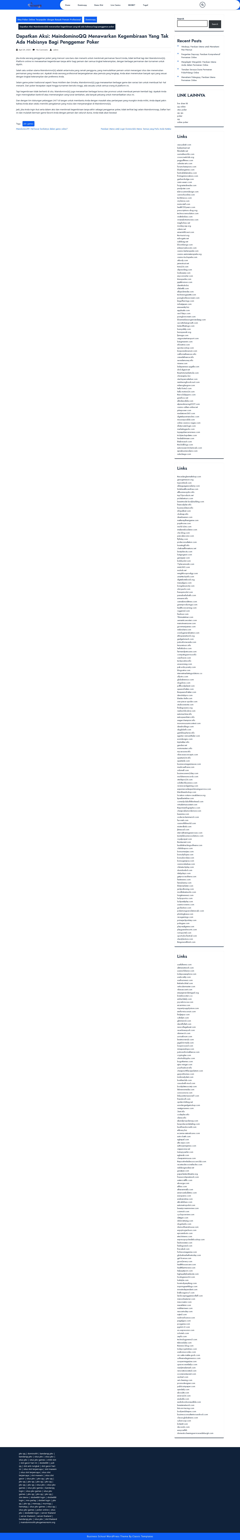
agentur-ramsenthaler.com (188, 735)
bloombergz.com (185, 244)
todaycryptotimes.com (187, 1348)
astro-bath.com (184, 1136)
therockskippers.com (186, 394)
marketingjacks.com (186, 429)
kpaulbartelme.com (185, 798)
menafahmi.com (184, 1305)
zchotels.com (183, 1333)
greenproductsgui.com (187, 604)
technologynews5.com (187, 1339)
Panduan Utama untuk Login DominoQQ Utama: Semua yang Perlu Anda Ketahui (136, 128)
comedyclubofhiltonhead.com (190, 801)
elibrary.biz (182, 1130)
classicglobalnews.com (187, 1417)
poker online (43, 1509)
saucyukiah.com (184, 144)
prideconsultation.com (187, 542)
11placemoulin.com (185, 564)
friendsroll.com (183, 1098)
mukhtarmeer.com (184, 1308)
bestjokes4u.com (184, 551)
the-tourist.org (183, 235)
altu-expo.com (183, 1142)
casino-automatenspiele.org (189, 254)
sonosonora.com (184, 1092)
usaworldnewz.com (185, 970)
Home (67, 5)
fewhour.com (182, 614)
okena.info (181, 1117)
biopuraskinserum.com (187, 350)
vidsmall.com (183, 770)
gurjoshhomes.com (185, 1074)
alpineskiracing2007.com (188, 404)
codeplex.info (183, 1114)
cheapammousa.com (186, 1158)
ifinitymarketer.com (185, 885)
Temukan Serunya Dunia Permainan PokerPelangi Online (196, 71)
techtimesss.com (184, 197)
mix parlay (31, 1500)
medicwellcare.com (185, 767)
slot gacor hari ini (29, 1462)
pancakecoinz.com (185, 535)
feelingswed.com (184, 1245)
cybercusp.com (184, 1420)
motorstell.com (183, 204)
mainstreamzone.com (186, 623)
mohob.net (181, 570)
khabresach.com (184, 441)
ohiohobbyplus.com (186, 1058)
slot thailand (51, 1519)
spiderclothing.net (185, 1102)
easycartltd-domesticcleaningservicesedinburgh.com (195, 1432)
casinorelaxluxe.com (186, 864)
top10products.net (185, 495)
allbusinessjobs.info (185, 492)
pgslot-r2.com (183, 1327)
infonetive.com (183, 344)
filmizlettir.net (182, 150)
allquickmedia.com (185, 291)
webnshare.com (184, 629)
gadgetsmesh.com (185, 639)
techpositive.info (184, 660)
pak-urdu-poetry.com (186, 667)
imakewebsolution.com (187, 529)
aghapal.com (183, 1139)
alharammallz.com (185, 1189)
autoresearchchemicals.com (189, 447)
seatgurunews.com (185, 1108)
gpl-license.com (184, 1258)
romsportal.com (184, 932)
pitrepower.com (184, 410)
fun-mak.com (182, 820)
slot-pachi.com (183, 589)
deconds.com (183, 1426)
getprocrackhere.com (186, 876)
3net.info (181, 1111)
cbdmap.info (182, 514)
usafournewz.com (185, 980)
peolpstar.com (183, 188)
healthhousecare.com (186, 1264)
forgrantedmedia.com (186, 185)
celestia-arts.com (184, 163)
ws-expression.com (185, 1330)
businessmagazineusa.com (189, 764)
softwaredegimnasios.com (188, 1358)
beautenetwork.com (185, 1405)
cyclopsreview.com (185, 1214)
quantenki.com (183, 760)
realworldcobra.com (186, 710)
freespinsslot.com (185, 592)
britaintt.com (182, 1423)
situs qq (51, 1506)
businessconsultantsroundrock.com (192, 1414)
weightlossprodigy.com (187, 573)
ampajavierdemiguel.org (188, 992)
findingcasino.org (184, 707)
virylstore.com (183, 200)
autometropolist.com (186, 1205)
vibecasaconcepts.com (187, 754)
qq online (181, 106)
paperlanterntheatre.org (187, 1173)
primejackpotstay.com (186, 920)
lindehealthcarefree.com (187, 489)
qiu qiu (180, 112)
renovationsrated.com (186, 1370)
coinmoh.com (183, 1211)
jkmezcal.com (183, 829)
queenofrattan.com (185, 689)
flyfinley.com (182, 539)
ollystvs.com (182, 676)
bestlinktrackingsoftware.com (189, 845)
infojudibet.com (184, 510)
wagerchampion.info (186, 720)
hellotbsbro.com (184, 648)
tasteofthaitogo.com (185, 325)
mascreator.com (184, 1302)
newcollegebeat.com (186, 1027)
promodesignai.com (186, 1383)
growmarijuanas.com (186, 626)
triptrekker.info (183, 742)
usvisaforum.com (184, 1036)
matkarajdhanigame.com (187, 520)
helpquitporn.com (185, 1270)
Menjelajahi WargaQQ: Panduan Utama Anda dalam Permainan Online (198, 63)
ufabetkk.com (183, 288)
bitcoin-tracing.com (185, 1408)
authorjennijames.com (186, 1145)
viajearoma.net (183, 1148)
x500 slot (51, 1459)
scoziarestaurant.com (186, 1373)
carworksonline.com (186, 194)
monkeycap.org (184, 225)
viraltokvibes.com (184, 216)
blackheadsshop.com (186, 792)
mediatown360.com (186, 413)
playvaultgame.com (185, 926)
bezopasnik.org (184, 332)
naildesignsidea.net (185, 1167)
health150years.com (186, 207)
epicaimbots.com (184, 1233)
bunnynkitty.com (184, 329)
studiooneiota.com (185, 704)
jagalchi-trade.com (185, 1042)
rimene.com (182, 363)
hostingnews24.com (186, 1277)
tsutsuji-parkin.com (185, 1152)
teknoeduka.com (184, 1342)
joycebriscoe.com (185, 1002)
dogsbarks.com (184, 1223)
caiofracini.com (184, 657)
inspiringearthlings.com (187, 1286)
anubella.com (183, 1398)
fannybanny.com (184, 882)
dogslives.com (183, 682)
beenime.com (183, 814)
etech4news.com (184, 1236)
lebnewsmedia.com (185, 1089)
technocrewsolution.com (187, 213)
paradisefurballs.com (186, 595)
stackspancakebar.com (187, 379)
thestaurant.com (184, 842)
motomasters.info (184, 748)
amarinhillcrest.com (185, 232)
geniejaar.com (183, 557)
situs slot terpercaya (33, 1469)
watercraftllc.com (184, 1180)
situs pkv (38, 1456)
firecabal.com (183, 1248)
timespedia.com (184, 279)
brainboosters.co (184, 995)
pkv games (28, 123)
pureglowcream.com (186, 316)
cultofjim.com (183, 1017)
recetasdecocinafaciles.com (189, 1164)
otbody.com (182, 260)
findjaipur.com (183, 1014)
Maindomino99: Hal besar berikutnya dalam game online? (42, 128)
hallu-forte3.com (184, 388)
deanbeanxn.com (184, 517)
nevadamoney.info (185, 360)
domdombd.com (184, 870)
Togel (145, 5)
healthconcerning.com (187, 607)
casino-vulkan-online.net (187, 407)
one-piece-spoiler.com (187, 701)
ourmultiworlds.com (185, 154)
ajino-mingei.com (184, 1064)
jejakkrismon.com (184, 282)
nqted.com (182, 1314)
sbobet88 (43, 1462)
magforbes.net (183, 222)
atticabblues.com (184, 1202)
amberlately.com (184, 999)
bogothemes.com (185, 1061)
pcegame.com (183, 1323)
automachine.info (184, 714)
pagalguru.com (184, 1320)
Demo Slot (98, 5)
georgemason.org (185, 479)
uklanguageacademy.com (188, 485)
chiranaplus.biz (183, 375)
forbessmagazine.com (187, 1252)
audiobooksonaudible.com (189, 1401)
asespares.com (184, 1195)
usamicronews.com (185, 904)
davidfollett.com (184, 1024)
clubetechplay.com (185, 867)
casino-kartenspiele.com (187, 250)
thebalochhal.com (185, 983)
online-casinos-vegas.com (188, 422)
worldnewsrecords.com (187, 776)
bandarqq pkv (46, 1453)
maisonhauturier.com (186, 1298)
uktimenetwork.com (185, 967)
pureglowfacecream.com (188, 297)
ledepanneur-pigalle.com (188, 366)
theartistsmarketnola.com (188, 372)
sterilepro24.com (184, 779)
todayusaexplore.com (186, 974)
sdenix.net (181, 229)
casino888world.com (186, 823)
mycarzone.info (184, 751)
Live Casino (115, 5)
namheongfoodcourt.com (188, 382)
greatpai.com (183, 1170)
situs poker (182, 109)
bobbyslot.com (184, 560)
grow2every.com (184, 1261)
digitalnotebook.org (186, 579)
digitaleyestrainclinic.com (188, 416)
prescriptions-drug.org (187, 210)
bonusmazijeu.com (185, 851)
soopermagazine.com (187, 1361)
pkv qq (22, 1453)
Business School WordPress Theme (107, 1536)
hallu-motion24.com (186, 391)
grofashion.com (184, 907)
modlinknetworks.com (186, 892)
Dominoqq (82, 5)
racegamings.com (185, 917)
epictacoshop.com (185, 347)
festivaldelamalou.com (187, 172)
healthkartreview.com (186, 1267)
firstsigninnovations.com (187, 175)
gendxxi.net (182, 745)
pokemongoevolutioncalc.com (190, 910)
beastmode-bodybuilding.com (190, 501)
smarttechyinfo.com (185, 576)
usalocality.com (184, 977)
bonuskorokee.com (185, 857)
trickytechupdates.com (187, 435)
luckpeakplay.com (185, 901)
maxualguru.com (184, 582)
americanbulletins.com (187, 1192)
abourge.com (183, 1183)
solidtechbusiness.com (187, 782)
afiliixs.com (182, 1186)
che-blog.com (183, 532)
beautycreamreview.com (188, 1208)
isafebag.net (182, 241)
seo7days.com (183, 313)
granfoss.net (182, 397)
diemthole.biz (183, 285)
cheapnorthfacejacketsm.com (190, 1070)
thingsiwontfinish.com (186, 942)
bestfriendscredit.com (186, 1127)
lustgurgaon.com (184, 554)
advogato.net (183, 238)
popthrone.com (184, 523)
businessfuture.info (185, 507)
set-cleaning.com (184, 1380)
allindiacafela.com (185, 400)
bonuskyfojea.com (185, 854)
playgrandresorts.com (187, 929)
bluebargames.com (185, 169)
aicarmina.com (183, 1005)
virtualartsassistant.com (187, 804)
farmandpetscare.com (187, 651)
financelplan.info (184, 504)
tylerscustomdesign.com (187, 191)
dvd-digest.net (183, 369)
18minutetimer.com (185, 617)
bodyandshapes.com (186, 1411)
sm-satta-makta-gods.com (188, 1355)
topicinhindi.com (184, 482)
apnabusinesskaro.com (187, 450)
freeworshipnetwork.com (188, 1177)
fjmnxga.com (182, 335)
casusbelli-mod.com (186, 1083)
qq (178, 119)
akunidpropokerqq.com (187, 1120)
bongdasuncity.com (185, 585)
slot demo (23, 1497)
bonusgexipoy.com (185, 860)
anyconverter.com (185, 275)
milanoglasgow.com (186, 385)
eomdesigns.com (184, 739)
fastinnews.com (184, 879)
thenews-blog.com (185, 1345)
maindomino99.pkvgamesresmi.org (38, 1522)
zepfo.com (182, 1336)
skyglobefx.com (184, 729)
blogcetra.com (183, 670)
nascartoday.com (184, 1311)
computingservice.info (186, 654)
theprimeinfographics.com (188, 807)
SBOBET (131, 5)
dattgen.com (182, 1217)
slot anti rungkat (31, 1466)
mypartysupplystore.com (188, 1008)
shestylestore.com (185, 939)
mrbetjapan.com (184, 304)
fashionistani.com (184, 1242)
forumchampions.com (186, 166)
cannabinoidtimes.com (187, 601)
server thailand (48, 1512)
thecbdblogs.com (185, 444)
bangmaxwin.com (184, 341)
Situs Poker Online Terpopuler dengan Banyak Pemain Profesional (49, 19)
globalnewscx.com (185, 679)
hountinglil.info (183, 545)
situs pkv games (37, 1459)
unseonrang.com (184, 664)
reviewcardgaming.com (187, 785)
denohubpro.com (184, 695)
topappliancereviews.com (188, 432)
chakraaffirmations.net (186, 548)
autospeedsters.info (186, 717)
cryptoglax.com (184, 1055)
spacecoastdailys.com (187, 1364)
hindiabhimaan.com (185, 438)
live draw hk (182, 103)
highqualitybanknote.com (188, 1273)
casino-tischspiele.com (187, 257)
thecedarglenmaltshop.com (189, 476)
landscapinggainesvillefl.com (190, 1295)
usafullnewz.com (184, 964)
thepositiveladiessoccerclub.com (191, 1161)
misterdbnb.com (184, 826)
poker (179, 115)
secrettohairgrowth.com (187, 322)
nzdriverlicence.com (186, 1317)
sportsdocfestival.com (187, 935)
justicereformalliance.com (188, 1052)
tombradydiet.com (185, 1077)
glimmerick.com (184, 1020)
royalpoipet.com (184, 839)
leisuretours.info (184, 645)
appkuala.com (183, 310)
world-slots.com (184, 526)
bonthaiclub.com (184, 1080)
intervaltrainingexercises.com (189, 832)
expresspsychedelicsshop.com (191, 1239)
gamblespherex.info (186, 732)
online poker (182, 122)
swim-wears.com (184, 182)
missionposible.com (186, 419)
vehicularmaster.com (186, 986)
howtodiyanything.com (187, 1283)
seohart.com (182, 1377)
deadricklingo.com (185, 726)
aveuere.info (182, 598)
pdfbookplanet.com (186, 685)
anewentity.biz (183, 307)
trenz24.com (182, 266)
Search (180, 18)
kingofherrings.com (185, 300)
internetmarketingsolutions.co (189, 673)
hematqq (23, 1506)
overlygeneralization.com (188, 632)
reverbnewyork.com (186, 1030)
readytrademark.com (186, 1367)
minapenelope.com (185, 1049)
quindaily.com (183, 1389)
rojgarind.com (183, 610)
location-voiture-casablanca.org (191, 795)
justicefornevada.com (186, 642)
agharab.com (183, 1155)
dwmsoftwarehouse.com (187, 1227)
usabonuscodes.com (186, 1352)
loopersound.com (185, 1045)
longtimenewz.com (185, 895)
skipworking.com (184, 269)
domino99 (33, 1453)
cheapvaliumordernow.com (189, 810)
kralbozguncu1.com (185, 1292)
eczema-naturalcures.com (188, 1133)
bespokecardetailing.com (188, 1123)
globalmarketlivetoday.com (189, 1255)
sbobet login (44, 1500)
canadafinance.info (185, 357)
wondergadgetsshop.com (188, 1105)
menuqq (36, 1503)
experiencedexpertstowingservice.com (194, 789)
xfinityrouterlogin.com (186, 425)
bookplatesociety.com (187, 1086)
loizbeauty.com (183, 272)
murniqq (47, 1503)
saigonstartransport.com (188, 338)
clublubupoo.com (185, 848)
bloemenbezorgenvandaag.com (191, 319)
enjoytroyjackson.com (186, 1230)
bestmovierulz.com (185, 1039)
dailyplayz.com (184, 873)
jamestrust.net (183, 263)
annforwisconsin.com (186, 1011)
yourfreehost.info (184, 1067)
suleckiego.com (184, 454)
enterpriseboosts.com (187, 247)
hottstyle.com (182, 1280)
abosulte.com (183, 1392)
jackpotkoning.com (185, 889)
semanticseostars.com (187, 620)
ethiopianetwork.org (186, 635)
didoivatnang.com (185, 1220)
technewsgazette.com (186, 294)
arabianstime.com (185, 1198)
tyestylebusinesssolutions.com (190, 835)
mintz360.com (183, 567)
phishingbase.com (185, 914)
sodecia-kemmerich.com (188, 817)
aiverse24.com (184, 1395)
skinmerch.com (183, 1033)
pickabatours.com (185, 498)
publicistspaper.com (186, 1386)
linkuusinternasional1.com (188, 1095)
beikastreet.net (183, 147)
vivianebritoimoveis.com (187, 219)
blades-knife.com (184, 698)
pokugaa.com (183, 923)
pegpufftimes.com (185, 160)
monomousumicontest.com (189, 723)
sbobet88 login (38, 1497)
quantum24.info (184, 757)
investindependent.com (187, 1289)
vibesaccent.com (184, 989)
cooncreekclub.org (185, 157)
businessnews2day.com (187, 773)
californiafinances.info (186, 354)
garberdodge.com (185, 179)
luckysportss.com (184, 898)
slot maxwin (51, 1469)
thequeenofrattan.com (186, 692)
